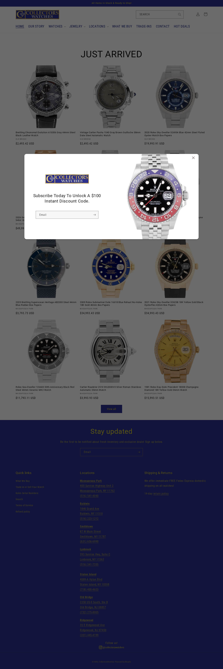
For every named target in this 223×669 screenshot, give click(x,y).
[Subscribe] (94, 215)
